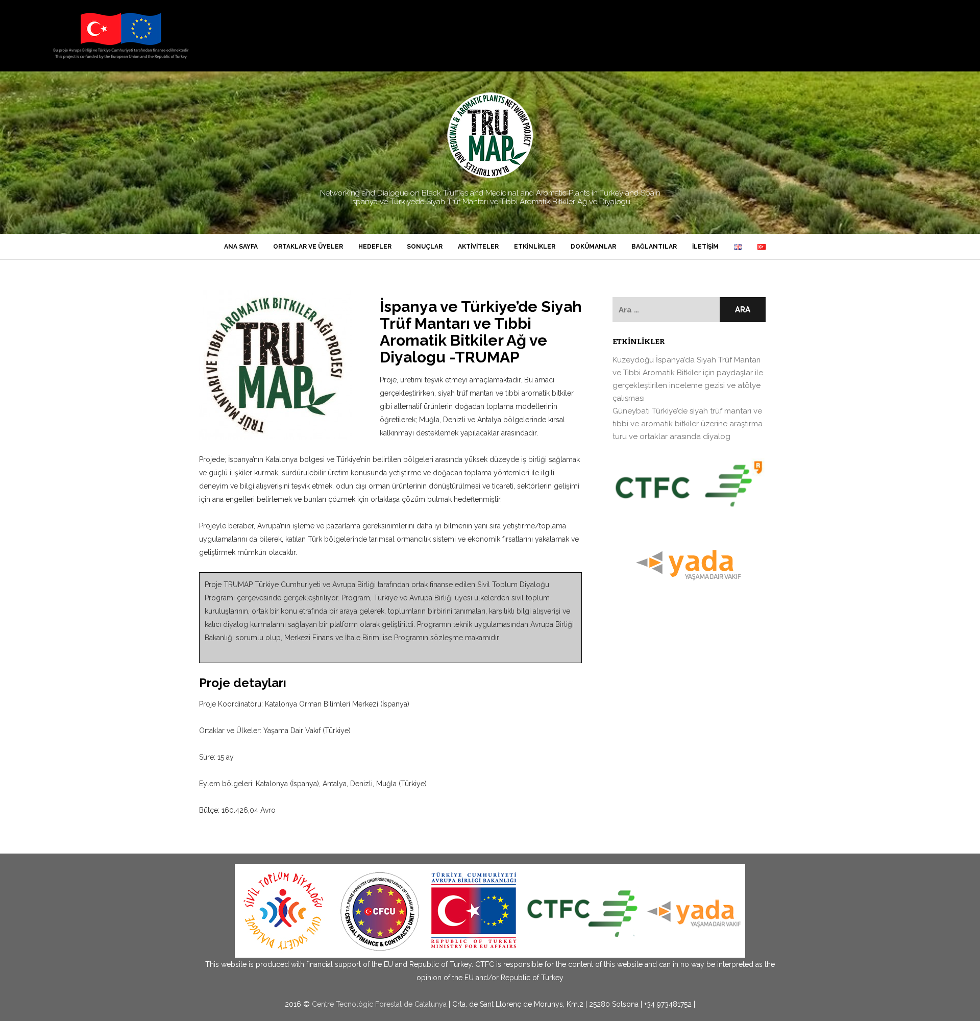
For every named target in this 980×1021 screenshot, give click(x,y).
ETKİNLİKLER (534, 246)
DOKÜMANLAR (593, 246)
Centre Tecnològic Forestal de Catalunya (380, 1004)
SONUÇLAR (425, 246)
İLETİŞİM (705, 246)
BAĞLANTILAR (654, 246)
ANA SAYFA (241, 246)
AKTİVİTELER (478, 246)
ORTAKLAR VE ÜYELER (308, 246)
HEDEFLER (374, 246)
